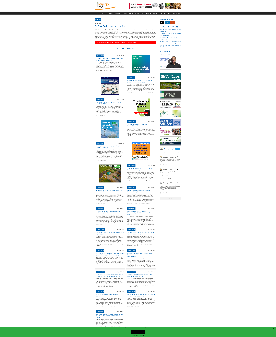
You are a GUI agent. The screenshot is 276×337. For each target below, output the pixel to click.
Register (124, 42)
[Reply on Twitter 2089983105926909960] (161, 178)
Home (97, 13)
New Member (176, 13)
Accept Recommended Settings (138, 331)
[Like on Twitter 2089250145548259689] (167, 193)
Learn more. (149, 327)
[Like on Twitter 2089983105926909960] (166, 178)
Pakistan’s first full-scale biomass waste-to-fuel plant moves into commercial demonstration (140, 255)
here (135, 42)
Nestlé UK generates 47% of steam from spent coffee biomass (139, 125)
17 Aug (174, 182)
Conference (148, 13)
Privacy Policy (141, 335)
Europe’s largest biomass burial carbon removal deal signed (138, 191)
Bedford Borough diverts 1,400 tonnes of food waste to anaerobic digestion (141, 295)
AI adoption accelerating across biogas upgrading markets (108, 146)
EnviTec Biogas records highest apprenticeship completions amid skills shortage (138, 212)
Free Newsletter (139, 13)
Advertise (163, 13)
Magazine (117, 13)
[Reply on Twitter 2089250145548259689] (161, 193)
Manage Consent (135, 335)
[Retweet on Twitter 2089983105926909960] (163, 178)
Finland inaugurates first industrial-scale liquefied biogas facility (108, 212)
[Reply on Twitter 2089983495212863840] (161, 165)
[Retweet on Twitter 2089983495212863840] (163, 165)
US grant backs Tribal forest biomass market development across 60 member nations (109, 275)
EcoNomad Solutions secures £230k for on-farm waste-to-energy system (140, 169)
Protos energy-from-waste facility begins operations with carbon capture (139, 81)
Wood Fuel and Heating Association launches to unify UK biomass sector (109, 59)
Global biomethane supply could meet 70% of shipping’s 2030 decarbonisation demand (109, 103)
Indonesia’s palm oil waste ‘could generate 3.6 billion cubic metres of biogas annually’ (110, 254)
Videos (131, 13)
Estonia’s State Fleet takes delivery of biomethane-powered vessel (107, 295)
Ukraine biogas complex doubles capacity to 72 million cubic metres (140, 233)
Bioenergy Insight (168, 157)
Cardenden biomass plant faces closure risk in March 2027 (110, 233)
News (102, 13)
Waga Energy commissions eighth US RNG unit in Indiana (109, 191)
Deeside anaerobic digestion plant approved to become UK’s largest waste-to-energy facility (109, 315)
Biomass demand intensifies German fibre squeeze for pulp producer (139, 275)
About (155, 13)
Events (125, 13)
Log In (169, 13)
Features (110, 13)
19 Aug (174, 157)
